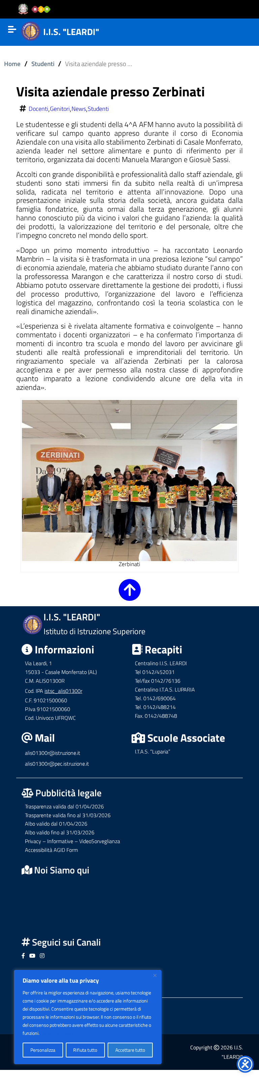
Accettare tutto (130, 1049)
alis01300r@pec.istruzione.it (57, 764)
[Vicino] (155, 975)
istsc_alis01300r (63, 691)
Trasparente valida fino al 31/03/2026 (68, 815)
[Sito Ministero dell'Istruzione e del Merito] (36, 9)
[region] (87, 1017)
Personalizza (42, 1049)
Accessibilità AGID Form (51, 850)
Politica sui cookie (58, 1033)
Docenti (38, 109)
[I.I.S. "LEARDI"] (30, 30)
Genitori (60, 109)
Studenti (43, 64)
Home (12, 64)
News (78, 109)
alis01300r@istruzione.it (52, 753)
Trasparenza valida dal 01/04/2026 (64, 806)
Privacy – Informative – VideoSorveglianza (72, 841)
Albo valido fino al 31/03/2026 (59, 832)
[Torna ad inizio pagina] (130, 595)
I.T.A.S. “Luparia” (152, 751)
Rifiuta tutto (85, 1049)
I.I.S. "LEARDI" (71, 31)
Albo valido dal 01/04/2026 (56, 824)
